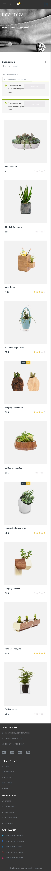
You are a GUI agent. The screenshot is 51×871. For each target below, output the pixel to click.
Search (15, 66)
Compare (22, 168)
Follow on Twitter (14, 835)
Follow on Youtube (14, 857)
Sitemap (5, 788)
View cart (35, 86)
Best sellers (7, 777)
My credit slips (8, 806)
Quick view (34, 168)
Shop (13, 27)
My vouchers (7, 823)
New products (8, 771)
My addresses (8, 812)
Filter (4, 66)
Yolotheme (38, 868)
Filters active (12, 74)
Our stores (7, 782)
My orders (6, 801)
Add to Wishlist (16, 168)
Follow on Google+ (14, 852)
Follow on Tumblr (14, 846)
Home (4, 27)
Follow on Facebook (15, 841)
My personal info (9, 817)
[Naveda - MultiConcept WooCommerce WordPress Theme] (46, 4)
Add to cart (28, 168)
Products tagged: (18, 79)
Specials (5, 766)
